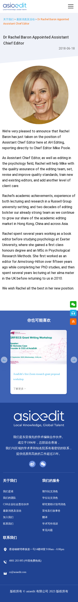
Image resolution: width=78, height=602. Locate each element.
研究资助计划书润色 (54, 504)
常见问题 (47, 530)
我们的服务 (51, 480)
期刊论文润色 (50, 491)
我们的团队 (9, 497)
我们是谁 (8, 491)
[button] (4, 360)
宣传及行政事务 (51, 510)
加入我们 (8, 517)
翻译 (44, 517)
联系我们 (8, 523)
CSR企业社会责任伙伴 (16, 504)
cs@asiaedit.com (17, 572)
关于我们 (8, 19)
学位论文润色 (50, 497)
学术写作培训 (50, 523)
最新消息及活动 (25, 19)
